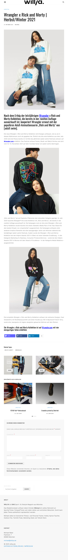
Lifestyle (6, 9)
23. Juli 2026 (18, 413)
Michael (17, 24)
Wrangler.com (9, 141)
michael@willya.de (10, 540)
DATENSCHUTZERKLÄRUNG (13, 546)
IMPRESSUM (28, 546)
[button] (9, 335)
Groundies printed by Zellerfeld (50, 411)
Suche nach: (7, 486)
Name (9, 455)
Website (47, 455)
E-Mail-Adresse (31, 455)
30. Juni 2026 (49, 413)
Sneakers (41, 361)
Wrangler (44, 115)
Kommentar (10, 434)
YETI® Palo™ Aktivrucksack (18, 411)
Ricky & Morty (9, 350)
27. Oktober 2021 (8, 24)
